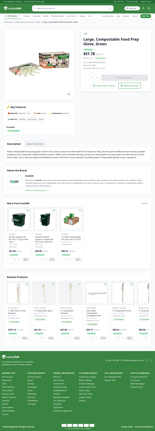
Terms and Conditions (144, 427)
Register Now (110, 380)
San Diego (32, 404)
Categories (36, 16)
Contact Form (58, 383)
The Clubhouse (59, 400)
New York (31, 397)
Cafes (4, 383)
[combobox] (72, 8)
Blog (118, 16)
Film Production (8, 387)
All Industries (7, 377)
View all (145, 203)
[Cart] (148, 8)
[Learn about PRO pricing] (94, 49)
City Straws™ (135, 380)
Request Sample (131, 85)
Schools (5, 404)
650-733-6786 (119, 2)
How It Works (72, 16)
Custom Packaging (86, 383)
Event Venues (7, 390)
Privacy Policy (127, 427)
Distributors (58, 407)
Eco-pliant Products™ (138, 377)
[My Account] (143, 8)
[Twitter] (151, 360)
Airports (5, 414)
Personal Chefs (8, 394)
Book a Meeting (85, 380)
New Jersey (32, 394)
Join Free (145, 16)
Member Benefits (57, 16)
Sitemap (82, 400)
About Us (57, 377)
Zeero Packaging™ (137, 383)
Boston (30, 380)
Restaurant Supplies (61, 397)
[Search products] (110, 8)
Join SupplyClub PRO (113, 377)
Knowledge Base (108, 16)
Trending (26, 16)
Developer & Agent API (62, 411)
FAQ (89, 16)
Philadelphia (33, 400)
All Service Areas (34, 377)
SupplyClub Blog (60, 387)
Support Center (146, 2)
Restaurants (7, 380)
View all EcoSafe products (35, 190)
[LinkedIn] (147, 360)
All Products (12, 16)
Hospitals (5, 400)
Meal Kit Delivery (9, 397)
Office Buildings (8, 411)
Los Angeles (32, 387)
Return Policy (84, 390)
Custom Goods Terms (87, 387)
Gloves (38, 22)
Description (14, 143)
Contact (135, 16)
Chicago (31, 383)
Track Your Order (132, 2)
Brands (45, 16)
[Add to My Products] (28, 210)
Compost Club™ (136, 387)
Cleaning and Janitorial (24, 22)
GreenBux (57, 404)
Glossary (126, 16)
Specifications (35, 143)
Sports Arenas (7, 407)
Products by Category (87, 377)
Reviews (82, 16)
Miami (30, 390)
